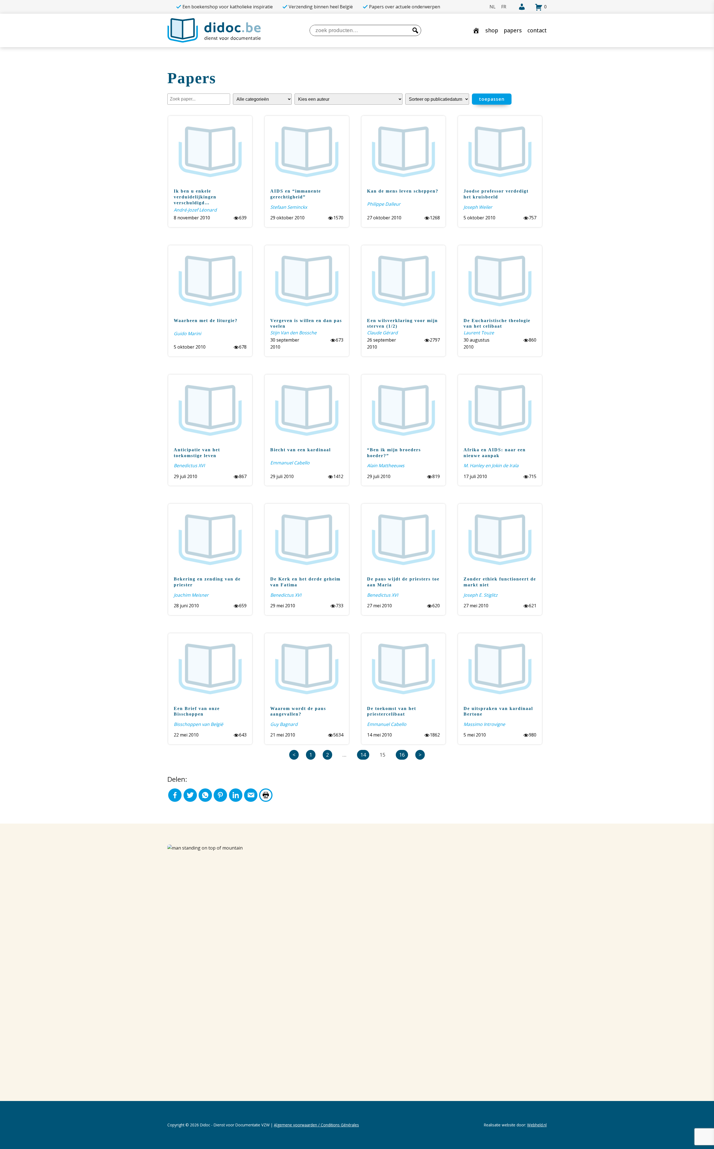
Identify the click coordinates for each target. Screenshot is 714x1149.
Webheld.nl (537, 1125)
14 (363, 754)
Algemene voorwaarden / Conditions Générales (316, 1125)
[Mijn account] (518, 7)
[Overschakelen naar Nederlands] (492, 7)
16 (402, 754)
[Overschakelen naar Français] (503, 7)
